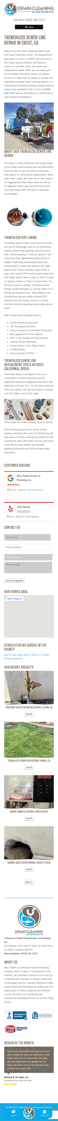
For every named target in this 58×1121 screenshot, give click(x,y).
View (28, 714)
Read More (38, 1068)
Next (28, 882)
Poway (45, 654)
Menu (31, 27)
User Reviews (35, 489)
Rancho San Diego (13, 654)
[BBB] (16, 1015)
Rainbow (8, 658)
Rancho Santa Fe (32, 654)
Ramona (18, 658)
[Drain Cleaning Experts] (29, 9)
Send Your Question (14, 580)
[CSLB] (42, 1015)
